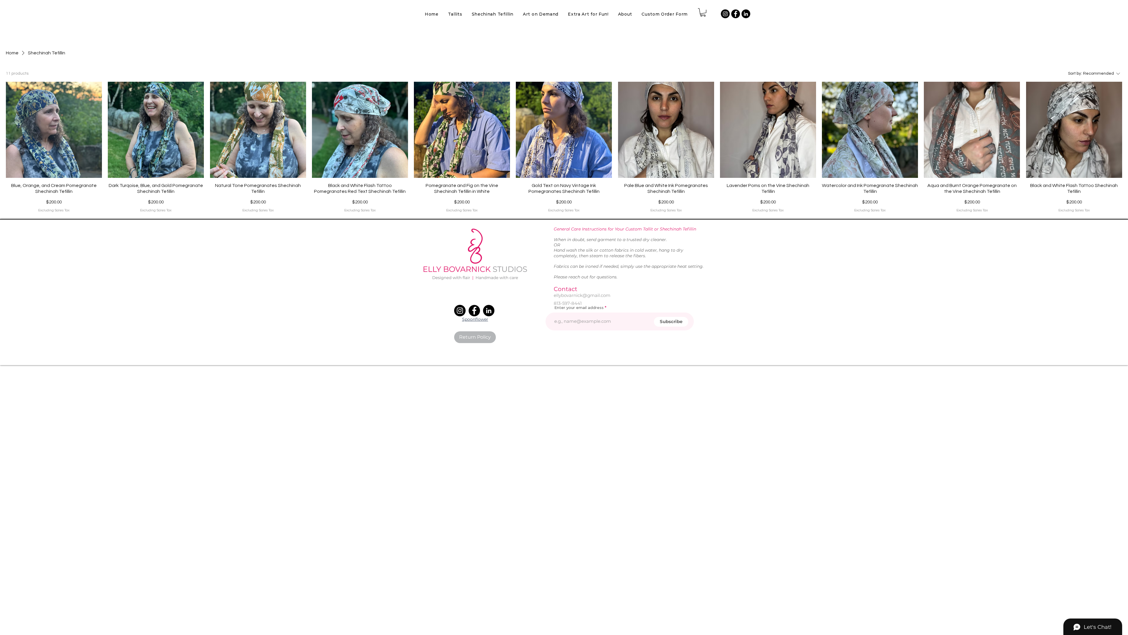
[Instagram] (725, 13)
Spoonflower (475, 319)
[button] (588, 14)
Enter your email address (579, 308)
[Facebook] (735, 13)
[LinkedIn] (745, 13)
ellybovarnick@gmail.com (582, 295)
